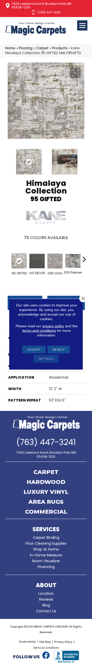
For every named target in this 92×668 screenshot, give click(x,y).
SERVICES (46, 529)
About (46, 585)
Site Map (45, 642)
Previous (7, 159)
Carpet (42, 48)
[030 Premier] (73, 261)
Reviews (46, 599)
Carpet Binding (46, 537)
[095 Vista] (55, 261)
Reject (59, 349)
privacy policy (53, 326)
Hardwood (46, 482)
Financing (46, 566)
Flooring (25, 48)
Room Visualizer (46, 560)
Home (10, 48)
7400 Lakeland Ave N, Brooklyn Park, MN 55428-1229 (41, 5)
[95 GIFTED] (19, 261)
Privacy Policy (63, 642)
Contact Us (46, 611)
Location (46, 593)
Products (59, 48)
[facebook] (46, 655)
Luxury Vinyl (46, 492)
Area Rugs (46, 502)
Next (84, 159)
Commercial (46, 512)
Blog (46, 605)
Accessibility (27, 642)
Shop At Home (46, 549)
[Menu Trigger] (82, 25)
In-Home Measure (46, 555)
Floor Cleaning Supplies (46, 543)
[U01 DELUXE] (37, 261)
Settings (46, 358)
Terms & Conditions (46, 648)
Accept (33, 349)
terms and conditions (39, 330)
